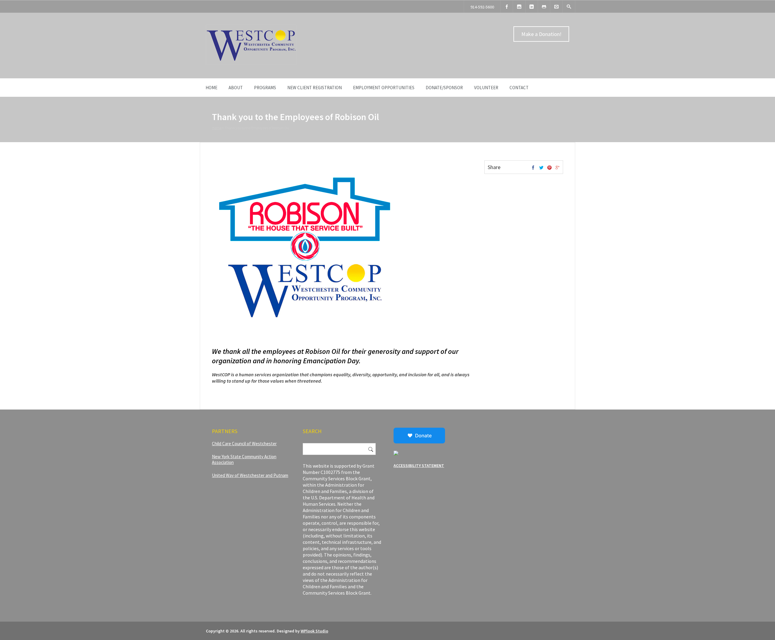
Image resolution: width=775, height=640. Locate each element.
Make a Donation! (541, 34)
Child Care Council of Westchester (244, 443)
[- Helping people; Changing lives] (251, 63)
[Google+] (558, 168)
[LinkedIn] (532, 6)
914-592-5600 (482, 7)
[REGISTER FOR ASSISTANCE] (544, 6)
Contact (519, 87)
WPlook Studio (314, 631)
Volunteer (486, 87)
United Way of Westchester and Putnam (250, 475)
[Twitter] (541, 168)
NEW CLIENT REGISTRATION (314, 87)
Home (211, 87)
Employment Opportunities (383, 87)
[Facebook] (507, 6)
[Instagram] (519, 6)
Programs (265, 87)
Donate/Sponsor (444, 87)
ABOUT (236, 87)
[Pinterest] (549, 168)
